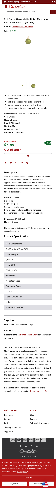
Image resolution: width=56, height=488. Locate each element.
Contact (7, 419)
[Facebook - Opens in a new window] (20, 446)
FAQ (6, 423)
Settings (28, 477)
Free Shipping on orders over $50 (21, 2)
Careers (33, 419)
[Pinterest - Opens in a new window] (31, 446)
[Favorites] (28, 156)
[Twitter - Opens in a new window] (25, 446)
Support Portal (10, 431)
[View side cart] (55, 2)
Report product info (38, 391)
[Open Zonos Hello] (43, 483)
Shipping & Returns (12, 427)
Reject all (14, 484)
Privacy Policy (22, 471)
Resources (8, 415)
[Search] (53, 12)
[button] (5, 163)
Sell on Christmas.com (39, 423)
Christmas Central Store (22, 26)
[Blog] (36, 446)
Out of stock (12, 150)
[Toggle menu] (6, 6)
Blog (32, 415)
